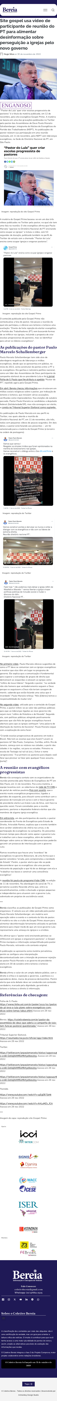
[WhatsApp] (39, 1299)
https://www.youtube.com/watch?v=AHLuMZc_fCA (26, 1103)
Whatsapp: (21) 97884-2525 (28, 1292)
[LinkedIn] (27, 1299)
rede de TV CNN (47, 787)
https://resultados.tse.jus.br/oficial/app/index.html (26, 1038)
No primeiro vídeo (9, 664)
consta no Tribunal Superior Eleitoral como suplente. (29, 407)
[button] (3, 1318)
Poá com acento (37, 790)
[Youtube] (22, 1299)
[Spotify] (33, 1299)
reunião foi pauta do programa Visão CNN (23, 880)
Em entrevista (7, 818)
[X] (16, 1299)
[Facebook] (4, 1299)
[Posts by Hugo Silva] (2, 54)
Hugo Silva (9, 54)
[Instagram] (10, 1299)
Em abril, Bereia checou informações (19, 388)
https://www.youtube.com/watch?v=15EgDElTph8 (25, 1094)
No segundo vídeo (9, 704)
